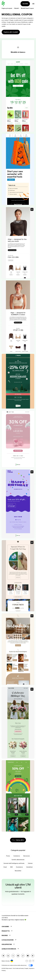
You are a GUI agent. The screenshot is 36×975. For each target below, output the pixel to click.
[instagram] (18, 955)
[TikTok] (23, 955)
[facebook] (3, 955)
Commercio (16, 856)
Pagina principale (7, 8)
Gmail (5, 867)
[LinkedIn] (8, 955)
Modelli (16, 8)
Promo (8, 856)
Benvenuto (26, 856)
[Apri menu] (33, 4)
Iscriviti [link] (25, 4)
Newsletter (18, 870)
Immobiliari (29, 867)
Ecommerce (19, 867)
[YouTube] (27, 955)
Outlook (30, 863)
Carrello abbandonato (18, 859)
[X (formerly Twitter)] (13, 955)
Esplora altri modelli (11, 32)
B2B (11, 867)
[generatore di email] (3, 4)
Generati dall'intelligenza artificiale (14, 863)
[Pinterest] (32, 955)
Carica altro (20, 840)
